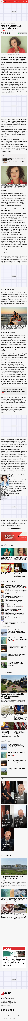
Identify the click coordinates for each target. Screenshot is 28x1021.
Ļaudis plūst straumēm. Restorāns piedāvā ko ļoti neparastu (15, 664)
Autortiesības (3, 1015)
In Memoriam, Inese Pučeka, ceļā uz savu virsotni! (6, 716)
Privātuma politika (14, 1014)
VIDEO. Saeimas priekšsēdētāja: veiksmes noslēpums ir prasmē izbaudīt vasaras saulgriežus (7, 734)
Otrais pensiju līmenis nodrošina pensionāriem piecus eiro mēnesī (14, 601)
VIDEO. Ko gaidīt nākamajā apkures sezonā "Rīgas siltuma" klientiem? (14, 614)
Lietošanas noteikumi (22, 1014)
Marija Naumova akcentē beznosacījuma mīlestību (7, 574)
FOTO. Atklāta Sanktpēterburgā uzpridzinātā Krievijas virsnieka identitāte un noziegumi (20, 916)
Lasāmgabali (12, 23)
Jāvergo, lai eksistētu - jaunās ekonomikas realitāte (13, 610)
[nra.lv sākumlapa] (4, 1)
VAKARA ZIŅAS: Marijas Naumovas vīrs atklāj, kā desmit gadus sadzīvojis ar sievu (20, 574)
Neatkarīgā (5, 23)
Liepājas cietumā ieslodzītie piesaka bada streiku (16, 654)
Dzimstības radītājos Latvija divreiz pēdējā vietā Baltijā (15, 622)
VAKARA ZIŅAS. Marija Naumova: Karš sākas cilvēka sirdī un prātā (20, 558)
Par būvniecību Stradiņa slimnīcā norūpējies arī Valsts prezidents (14, 618)
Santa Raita (3, 30)
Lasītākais (5, 627)
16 (26, 587)
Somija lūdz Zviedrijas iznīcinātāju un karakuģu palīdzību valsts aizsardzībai (16, 631)
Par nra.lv (2, 1014)
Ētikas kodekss (8, 1015)
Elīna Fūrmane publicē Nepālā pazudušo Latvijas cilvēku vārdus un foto (20, 900)
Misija (9, 1014)
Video (3, 779)
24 (24, 601)
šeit (3, 393)
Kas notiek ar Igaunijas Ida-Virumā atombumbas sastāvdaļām (13, 696)
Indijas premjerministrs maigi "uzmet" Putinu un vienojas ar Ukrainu (15, 605)
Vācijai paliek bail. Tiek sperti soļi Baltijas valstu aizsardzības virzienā (17, 639)
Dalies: (8, 528)
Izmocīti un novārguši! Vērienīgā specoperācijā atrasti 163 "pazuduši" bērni (7, 915)
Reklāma (6, 1014)
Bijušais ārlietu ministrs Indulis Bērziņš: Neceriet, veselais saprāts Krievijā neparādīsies (16, 592)
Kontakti (17, 1015)
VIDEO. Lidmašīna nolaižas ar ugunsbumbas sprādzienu (16, 159)
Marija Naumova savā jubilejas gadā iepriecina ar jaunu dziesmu (6, 559)
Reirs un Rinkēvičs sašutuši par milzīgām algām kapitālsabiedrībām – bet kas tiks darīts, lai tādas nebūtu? (15, 586)
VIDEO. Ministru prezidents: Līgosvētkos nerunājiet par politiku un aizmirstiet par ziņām (20, 717)
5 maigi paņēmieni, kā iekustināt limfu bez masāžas (16, 162)
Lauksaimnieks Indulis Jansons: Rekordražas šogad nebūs (14, 597)
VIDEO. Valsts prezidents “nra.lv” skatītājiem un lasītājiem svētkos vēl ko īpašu (20, 734)
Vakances (14, 1015)
